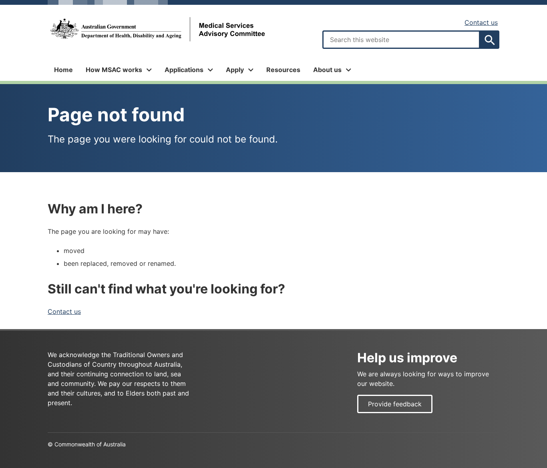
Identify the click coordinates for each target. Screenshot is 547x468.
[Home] (157, 29)
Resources (283, 70)
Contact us (481, 22)
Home (63, 70)
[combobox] (401, 39)
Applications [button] (184, 70)
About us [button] (327, 70)
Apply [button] (235, 70)
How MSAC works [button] (114, 70)
